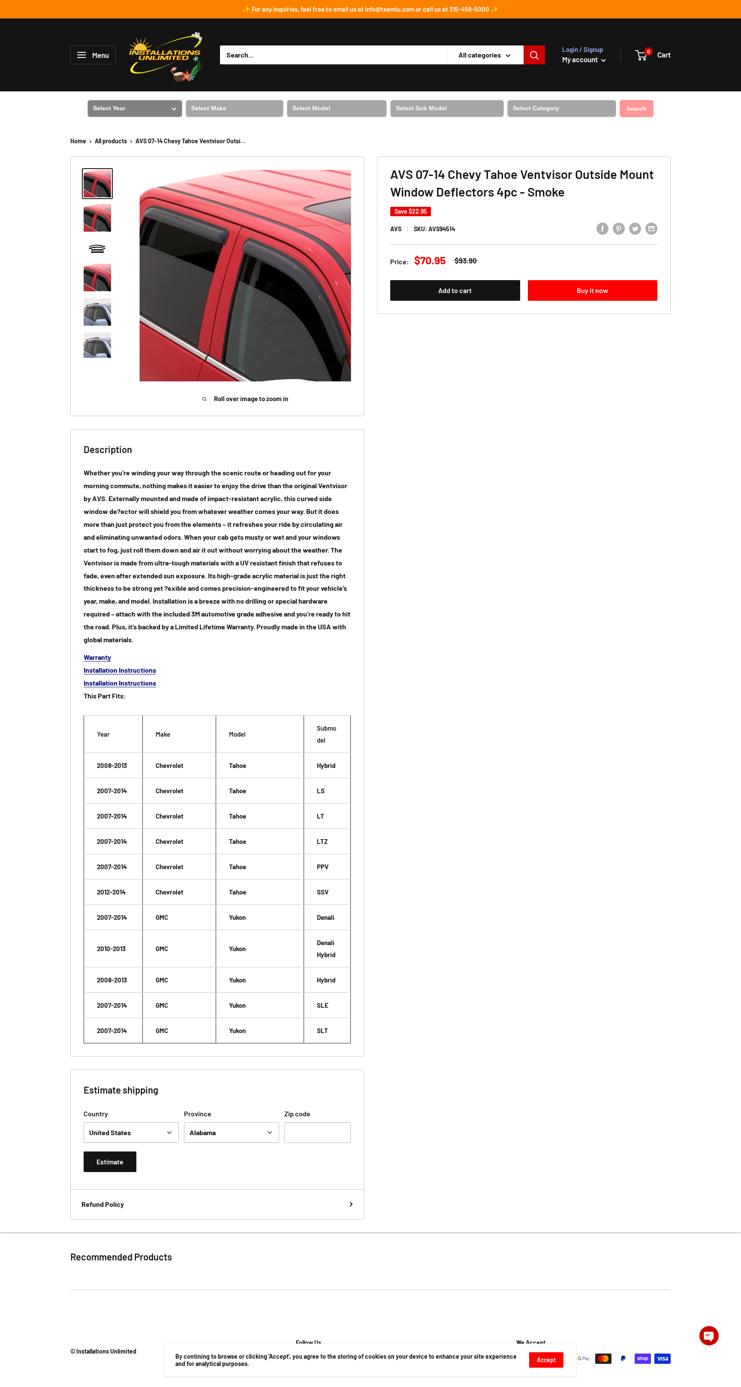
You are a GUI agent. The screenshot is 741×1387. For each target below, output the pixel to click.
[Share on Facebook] (602, 228)
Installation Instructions (120, 670)
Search (637, 108)
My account (580, 59)
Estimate (110, 1161)
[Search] (534, 54)
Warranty (97, 657)
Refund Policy (102, 1204)
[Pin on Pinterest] (619, 228)
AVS (395, 229)
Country (96, 1113)
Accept (546, 1359)
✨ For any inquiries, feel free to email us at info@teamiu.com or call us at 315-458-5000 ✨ (370, 9)
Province (197, 1113)
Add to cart (455, 290)
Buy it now (592, 290)
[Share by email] (651, 228)
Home (78, 141)
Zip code (297, 1113)
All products (111, 141)
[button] (709, 1335)
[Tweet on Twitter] (635, 228)
